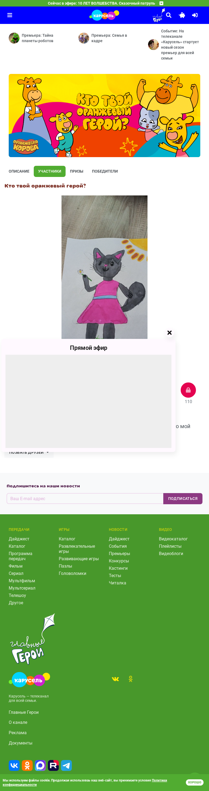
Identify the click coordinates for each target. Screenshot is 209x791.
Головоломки (72, 573)
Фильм (16, 566)
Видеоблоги (171, 553)
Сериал (16, 573)
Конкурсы (119, 560)
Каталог (17, 546)
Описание (19, 171)
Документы (20, 743)
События (118, 546)
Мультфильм (22, 580)
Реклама (18, 732)
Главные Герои (24, 712)
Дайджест (19, 538)
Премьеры (119, 553)
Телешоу (17, 595)
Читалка (117, 583)
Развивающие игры (79, 558)
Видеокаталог (173, 538)
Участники (49, 171)
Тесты (115, 575)
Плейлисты (170, 546)
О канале (18, 722)
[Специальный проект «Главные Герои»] (143, 15)
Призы (76, 171)
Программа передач (20, 556)
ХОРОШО (194, 782)
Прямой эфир (88, 347)
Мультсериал (22, 588)
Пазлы (65, 566)
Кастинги (118, 568)
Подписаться (183, 498)
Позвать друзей (26, 452)
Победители (105, 171)
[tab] (115, 678)
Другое (16, 602)
